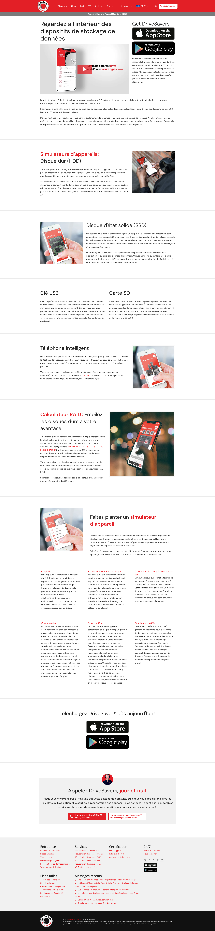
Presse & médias (47, 854)
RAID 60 (52, 450)
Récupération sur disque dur (87, 850)
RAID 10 (99, 446)
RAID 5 (85, 446)
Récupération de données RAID (88, 857)
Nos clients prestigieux (50, 860)
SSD (89, 6)
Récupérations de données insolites (55, 864)
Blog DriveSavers (47, 883)
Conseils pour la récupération (52, 886)
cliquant (86, 375)
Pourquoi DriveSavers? (50, 850)
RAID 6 (92, 446)
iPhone (74, 6)
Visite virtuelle (46, 857)
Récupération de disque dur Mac (88, 864)
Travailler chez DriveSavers (51, 867)
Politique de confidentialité (51, 893)
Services (98, 6)
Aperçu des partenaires (50, 880)
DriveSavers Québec (74, 919)
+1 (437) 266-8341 (152, 850)
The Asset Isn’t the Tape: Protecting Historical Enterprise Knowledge (107, 880)
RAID (82, 6)
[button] (84, 69)
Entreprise (111, 6)
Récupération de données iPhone (89, 854)
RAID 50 (44, 450)
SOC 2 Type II (115, 850)
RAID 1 (78, 446)
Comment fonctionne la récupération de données (98, 900)
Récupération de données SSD (88, 860)
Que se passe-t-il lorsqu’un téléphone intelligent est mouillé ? (103, 890)
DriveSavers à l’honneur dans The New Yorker (97, 903)
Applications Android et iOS (52, 890)
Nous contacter (150, 854)
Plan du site (45, 896)
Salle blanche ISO (116, 854)
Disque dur (62, 6)
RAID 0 (71, 446)
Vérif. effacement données (86, 867)
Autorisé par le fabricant (119, 857)
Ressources (126, 6)
